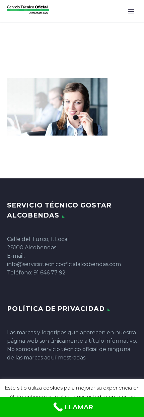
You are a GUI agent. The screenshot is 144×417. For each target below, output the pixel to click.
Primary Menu (131, 11)
